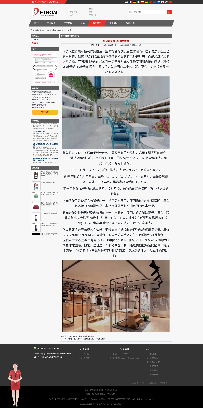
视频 (144, 383)
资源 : (105, 45)
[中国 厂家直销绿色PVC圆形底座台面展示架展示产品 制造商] (36, 196)
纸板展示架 (154, 374)
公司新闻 (35, 39)
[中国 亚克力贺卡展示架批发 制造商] (36, 185)
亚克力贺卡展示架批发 (48, 182)
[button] (56, 67)
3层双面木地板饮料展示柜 (49, 213)
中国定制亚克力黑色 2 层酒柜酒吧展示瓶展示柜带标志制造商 (49, 174)
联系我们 (87, 358)
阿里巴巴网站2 (96, 390)
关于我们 (87, 354)
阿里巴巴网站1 (111, 390)
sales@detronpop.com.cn (130, 358)
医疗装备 (153, 354)
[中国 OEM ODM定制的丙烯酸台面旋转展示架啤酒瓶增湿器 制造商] (36, 227)
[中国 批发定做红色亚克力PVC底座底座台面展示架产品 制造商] (36, 206)
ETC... (152, 378)
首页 (32, 30)
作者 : (93, 45)
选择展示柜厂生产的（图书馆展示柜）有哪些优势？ (86, 339)
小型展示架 (154, 358)
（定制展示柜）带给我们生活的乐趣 (81, 336)
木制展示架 (154, 370)
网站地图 (152, 383)
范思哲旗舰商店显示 (39, 126)
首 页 (36, 23)
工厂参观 (68, 23)
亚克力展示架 (155, 362)
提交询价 (163, 383)
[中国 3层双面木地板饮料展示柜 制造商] (36, 216)
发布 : (122, 45)
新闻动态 (97, 23)
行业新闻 (48, 30)
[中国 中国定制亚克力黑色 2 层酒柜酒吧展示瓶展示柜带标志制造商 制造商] (36, 175)
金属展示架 (154, 366)
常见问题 (113, 23)
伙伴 (82, 23)
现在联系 (130, 23)
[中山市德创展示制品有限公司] (44, 12)
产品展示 (51, 23)
